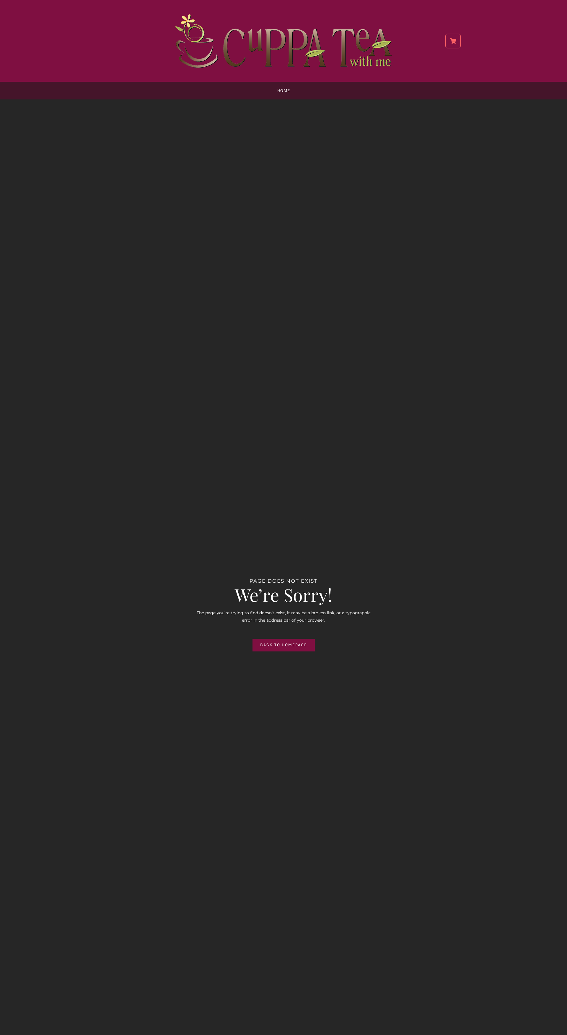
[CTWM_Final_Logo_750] (283, 14)
